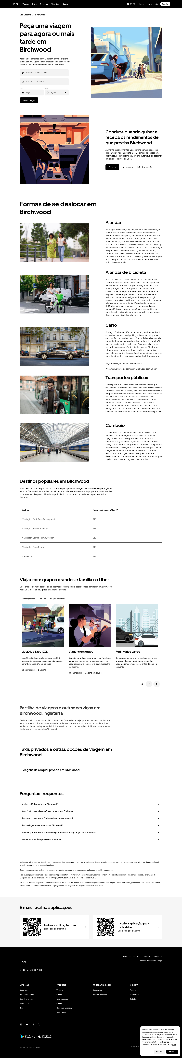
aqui (174, 1044)
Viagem (26, 4)
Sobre (65, 4)
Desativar (159, 1052)
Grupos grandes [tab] (28, 599)
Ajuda (141, 4)
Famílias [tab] (42, 599)
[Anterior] (149, 684)
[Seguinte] (156, 684)
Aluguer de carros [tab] (57, 599)
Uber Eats (55, 4)
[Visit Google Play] (28, 1036)
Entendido (172, 1052)
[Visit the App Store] (45, 1037)
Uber (15, 4)
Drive (34, 4)
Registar (165, 4)
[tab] (69, 599)
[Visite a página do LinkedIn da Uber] (21, 1024)
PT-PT (132, 4)
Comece (112, 167)
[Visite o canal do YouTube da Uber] (27, 1024)
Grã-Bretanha (26, 15)
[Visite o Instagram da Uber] (33, 1024)
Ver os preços (29, 100)
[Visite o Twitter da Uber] (39, 1024)
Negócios (44, 4)
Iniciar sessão (152, 4)
